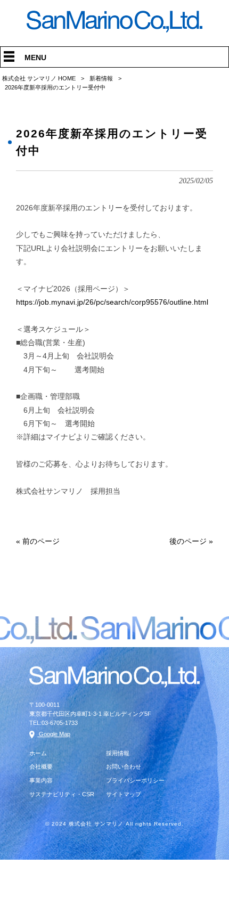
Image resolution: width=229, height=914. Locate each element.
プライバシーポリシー (135, 780)
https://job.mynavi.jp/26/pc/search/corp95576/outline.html (112, 302)
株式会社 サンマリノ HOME (39, 78)
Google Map (53, 734)
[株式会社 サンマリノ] (114, 30)
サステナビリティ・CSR (61, 794)
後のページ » (191, 541)
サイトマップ (123, 794)
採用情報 (117, 753)
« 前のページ (38, 541)
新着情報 (101, 78)
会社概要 (41, 766)
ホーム (38, 753)
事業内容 (41, 780)
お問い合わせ (123, 766)
